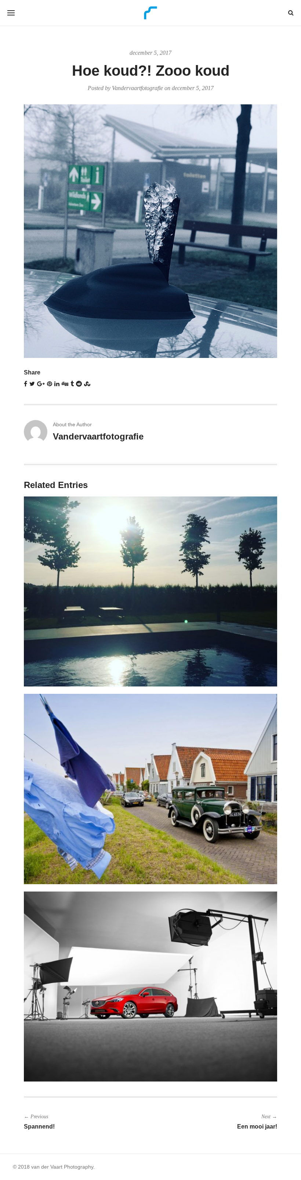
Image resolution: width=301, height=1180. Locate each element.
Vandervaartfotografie (137, 88)
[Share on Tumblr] (72, 384)
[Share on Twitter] (32, 384)
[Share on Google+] (41, 384)
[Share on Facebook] (25, 384)
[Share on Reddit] (79, 384)
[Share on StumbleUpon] (87, 384)
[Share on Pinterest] (49, 384)
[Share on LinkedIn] (56, 384)
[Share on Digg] (65, 384)
